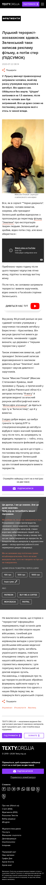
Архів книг (7, 865)
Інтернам (6, 845)
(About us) (14, 805)
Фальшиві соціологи (11, 835)
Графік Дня (7, 858)
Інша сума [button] (9, 581)
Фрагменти (7, 812)
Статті (4, 809)
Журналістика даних (11, 828)
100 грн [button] (7, 574)
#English (6, 822)
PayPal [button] (26, 602)
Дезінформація (9, 838)
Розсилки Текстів (10, 815)
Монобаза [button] (10, 602)
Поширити (11, 70)
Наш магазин (8, 855)
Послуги (6, 832)
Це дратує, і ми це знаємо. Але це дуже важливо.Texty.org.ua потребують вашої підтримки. (20, 509)
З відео (6, 419)
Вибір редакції (8, 819)
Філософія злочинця (15, 405)
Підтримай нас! (9, 852)
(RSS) (10, 809)
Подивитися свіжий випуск (23, 777)
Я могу (28, 393)
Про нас (5, 805)
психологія (20, 707)
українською (22, 875)
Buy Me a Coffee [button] (28, 595)
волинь (32, 707)
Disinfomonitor (8, 842)
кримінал (7, 707)
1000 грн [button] (36, 574)
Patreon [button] (8, 595)
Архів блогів (8, 862)
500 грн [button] (21, 574)
